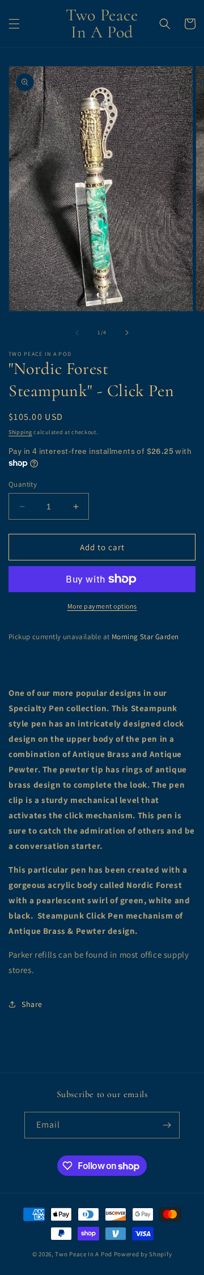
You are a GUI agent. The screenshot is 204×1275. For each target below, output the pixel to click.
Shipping (20, 432)
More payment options (102, 606)
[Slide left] (77, 332)
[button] (14, 23)
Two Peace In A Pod (83, 1254)
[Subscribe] (166, 1125)
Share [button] (32, 1004)
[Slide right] (126, 332)
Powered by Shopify (143, 1254)
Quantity (22, 484)
